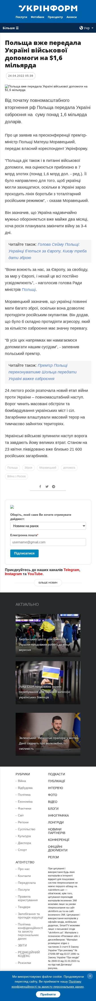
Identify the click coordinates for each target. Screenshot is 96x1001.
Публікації (56, 781)
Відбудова (25, 788)
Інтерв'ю (55, 788)
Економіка (25, 801)
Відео (52, 802)
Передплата (27, 882)
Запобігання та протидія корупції (30, 915)
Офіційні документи (57, 848)
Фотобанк (37, 17)
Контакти (24, 876)
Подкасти (56, 774)
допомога (69, 467)
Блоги (53, 808)
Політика (24, 794)
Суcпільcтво (26, 829)
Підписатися (24, 553)
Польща (12, 467)
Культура (24, 836)
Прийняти (48, 994)
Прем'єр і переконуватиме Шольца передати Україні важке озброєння (42, 372)
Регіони (23, 822)
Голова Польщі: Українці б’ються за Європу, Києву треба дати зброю (47, 251)
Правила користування (28, 898)
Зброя (28, 467)
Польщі (29, 289)
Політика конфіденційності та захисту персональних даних (30, 931)
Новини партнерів (56, 831)
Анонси (72, 17)
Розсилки (24, 963)
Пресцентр (55, 17)
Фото (52, 795)
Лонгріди (56, 822)
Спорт (22, 850)
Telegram (71, 570)
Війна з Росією (16, 476)
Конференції (58, 840)
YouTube (35, 574)
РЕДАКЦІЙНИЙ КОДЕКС (29, 954)
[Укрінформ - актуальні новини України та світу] (48, 8)
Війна (22, 781)
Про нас (24, 869)
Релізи (53, 857)
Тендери (24, 907)
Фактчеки (24, 808)
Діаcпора (24, 843)
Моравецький (47, 467)
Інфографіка (58, 815)
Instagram (13, 574)
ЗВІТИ (22, 945)
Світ (21, 815)
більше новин (48, 582)
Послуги (21, 17)
